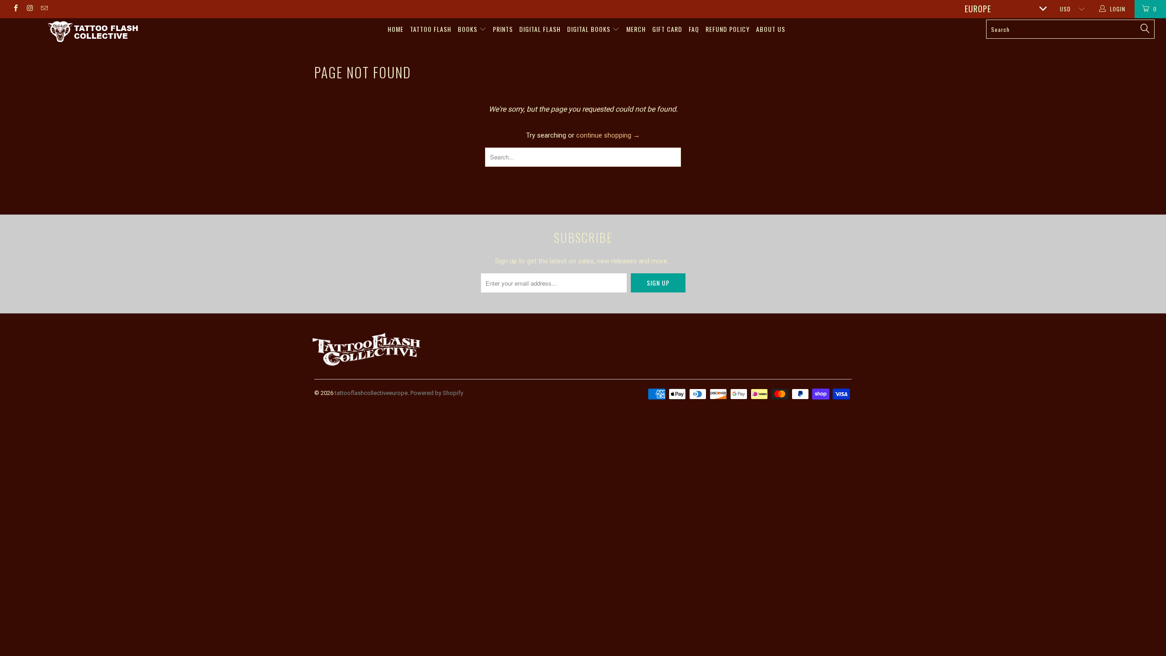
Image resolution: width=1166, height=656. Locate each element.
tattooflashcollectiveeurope (371, 393)
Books (468, 29)
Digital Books (589, 29)
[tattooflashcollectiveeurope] (93, 32)
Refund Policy (728, 29)
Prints (503, 29)
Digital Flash (540, 29)
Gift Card (667, 29)
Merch (636, 29)
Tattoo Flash (430, 29)
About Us (770, 29)
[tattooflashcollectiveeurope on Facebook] (15, 9)
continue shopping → (608, 135)
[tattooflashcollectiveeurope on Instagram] (29, 9)
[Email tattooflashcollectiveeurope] (44, 9)
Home (396, 29)
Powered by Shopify (436, 393)
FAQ (694, 29)
